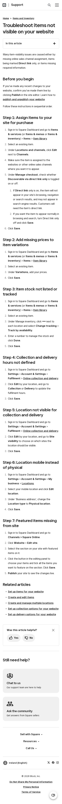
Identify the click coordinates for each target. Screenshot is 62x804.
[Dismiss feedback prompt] (53, 630)
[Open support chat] (53, 795)
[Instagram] (57, 762)
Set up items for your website (26, 591)
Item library (40, 138)
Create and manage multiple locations (31, 603)
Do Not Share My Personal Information (31, 782)
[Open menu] (57, 5)
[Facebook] (53, 762)
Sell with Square (30, 734)
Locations (28, 483)
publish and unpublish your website (24, 99)
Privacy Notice (31, 787)
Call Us (30, 748)
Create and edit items (21, 597)
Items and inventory (23, 18)
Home (6, 18)
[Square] (4, 5)
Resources (30, 741)
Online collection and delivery (40, 378)
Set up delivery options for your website (32, 614)
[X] (48, 762)
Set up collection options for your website (33, 608)
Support (17, 5)
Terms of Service (31, 792)
